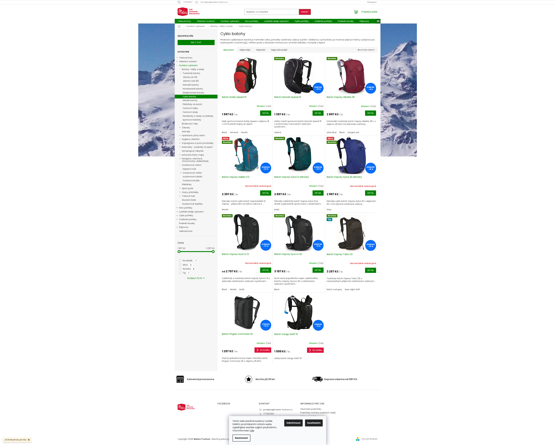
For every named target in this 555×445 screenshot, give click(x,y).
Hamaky (186, 131)
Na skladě (190, 260)
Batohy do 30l (190, 77)
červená (234, 132)
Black (224, 132)
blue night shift (352, 289)
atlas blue (331, 132)
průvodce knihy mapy (193, 154)
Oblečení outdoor (188, 61)
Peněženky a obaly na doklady (198, 116)
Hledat (304, 11)
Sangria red (353, 132)
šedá (276, 209)
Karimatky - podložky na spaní (197, 147)
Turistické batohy (191, 73)
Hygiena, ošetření (191, 139)
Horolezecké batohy (193, 88)
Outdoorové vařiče (192, 172)
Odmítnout (293, 423)
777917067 (268, 413)
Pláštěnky (187, 184)
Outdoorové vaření (191, 165)
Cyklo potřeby (186, 215)
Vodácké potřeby (187, 219)
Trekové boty (185, 57)
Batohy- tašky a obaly (193, 69)
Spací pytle (187, 188)
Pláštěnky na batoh (192, 104)
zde (252, 430)
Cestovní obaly (190, 112)
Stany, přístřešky (190, 192)
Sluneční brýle (189, 200)
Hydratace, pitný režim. (193, 135)
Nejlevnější (245, 49)
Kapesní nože (189, 168)
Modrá (244, 132)
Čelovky (186, 127)
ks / (196, 42)
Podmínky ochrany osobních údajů (318, 412)
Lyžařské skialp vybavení (191, 211)
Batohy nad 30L (191, 80)
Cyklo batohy (189, 96)
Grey (329, 209)
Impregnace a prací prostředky (197, 143)
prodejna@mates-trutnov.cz (277, 409)
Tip (186, 272)
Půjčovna (183, 227)
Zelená (277, 132)
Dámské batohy (191, 84)
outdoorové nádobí (192, 176)
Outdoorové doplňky (192, 203)
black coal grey (334, 289)
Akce (187, 264)
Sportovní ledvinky (192, 119)
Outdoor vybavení (188, 65)
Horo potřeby (185, 207)
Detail (265, 113)
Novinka (188, 268)
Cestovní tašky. (190, 108)
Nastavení (241, 438)
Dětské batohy (190, 100)
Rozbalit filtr (194, 278)
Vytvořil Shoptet (369, 438)
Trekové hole (188, 196)
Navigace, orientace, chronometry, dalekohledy (195, 160)
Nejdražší (260, 49)
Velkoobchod (185, 231)
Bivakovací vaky (190, 123)
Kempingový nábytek (192, 150)
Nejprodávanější (279, 49)
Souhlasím (314, 423)
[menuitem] (184, 21)
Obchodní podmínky (310, 409)
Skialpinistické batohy (193, 92)
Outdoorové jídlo (191, 180)
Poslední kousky (187, 223)
